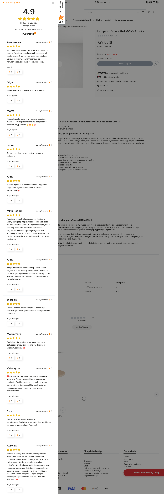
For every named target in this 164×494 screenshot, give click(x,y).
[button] (3, 2)
